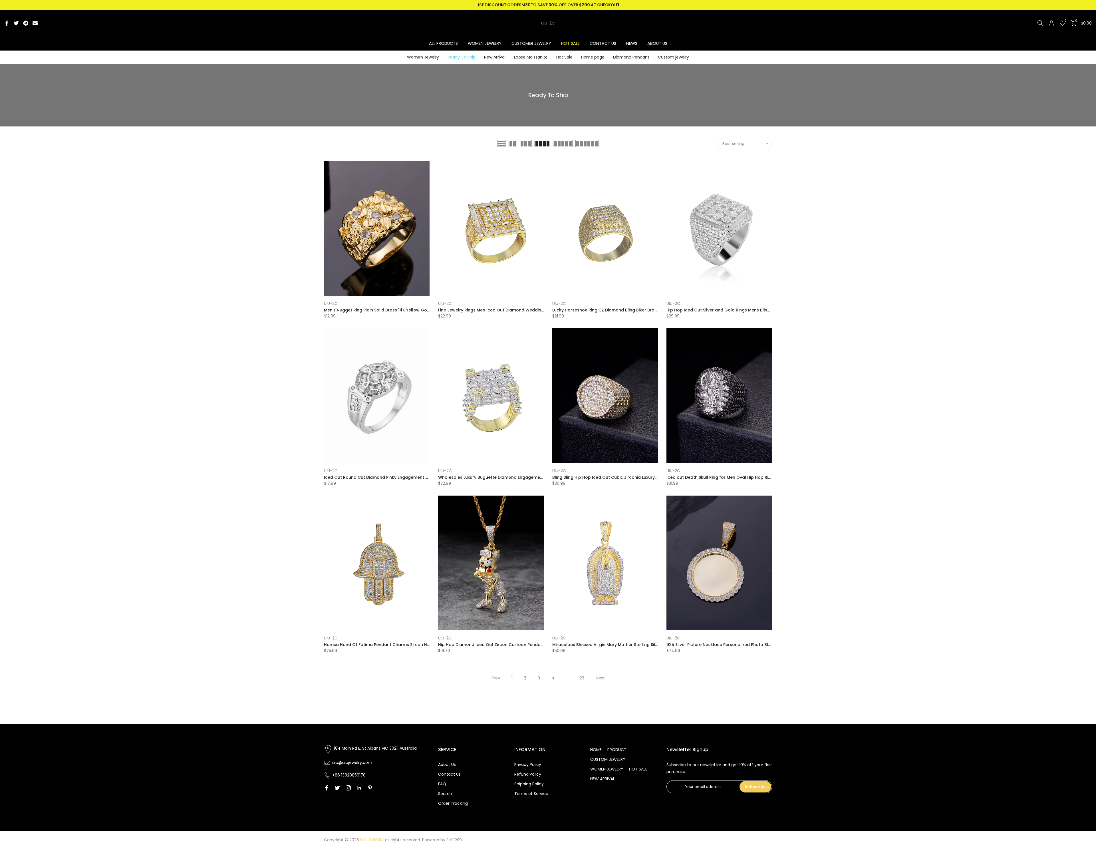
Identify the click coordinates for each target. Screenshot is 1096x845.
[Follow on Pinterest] (369, 787)
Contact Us (449, 774)
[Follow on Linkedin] (359, 787)
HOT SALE (570, 43)
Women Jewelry (423, 57)
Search (445, 793)
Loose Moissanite (531, 57)
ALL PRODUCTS (443, 43)
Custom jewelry (673, 57)
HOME (596, 750)
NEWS (631, 43)
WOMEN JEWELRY (484, 43)
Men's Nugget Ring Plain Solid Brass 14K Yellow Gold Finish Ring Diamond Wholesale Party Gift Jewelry (429, 310)
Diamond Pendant (631, 57)
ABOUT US (657, 43)
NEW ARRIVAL (602, 779)
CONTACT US (603, 43)
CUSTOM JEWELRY (607, 759)
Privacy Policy (527, 764)
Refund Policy (527, 774)
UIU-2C (548, 23)
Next (600, 678)
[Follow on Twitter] (337, 787)
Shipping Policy (529, 784)
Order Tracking (453, 803)
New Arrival (494, 57)
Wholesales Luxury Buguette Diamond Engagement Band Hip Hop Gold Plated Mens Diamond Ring (540, 477)
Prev (495, 678)
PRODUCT (616, 750)
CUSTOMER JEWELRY (531, 43)
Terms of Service (531, 793)
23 (582, 678)
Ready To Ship (462, 57)
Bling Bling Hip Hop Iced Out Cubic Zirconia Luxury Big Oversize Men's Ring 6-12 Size (637, 477)
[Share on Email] (35, 23)
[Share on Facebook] (6, 23)
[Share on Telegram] (25, 23)
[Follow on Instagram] (348, 787)
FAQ (442, 784)
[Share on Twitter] (16, 23)
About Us (447, 764)
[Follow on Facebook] (326, 787)
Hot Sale (564, 57)
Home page (593, 57)
